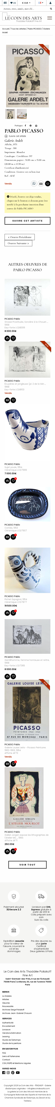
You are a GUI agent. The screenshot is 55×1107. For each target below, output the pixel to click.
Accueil (5, 28)
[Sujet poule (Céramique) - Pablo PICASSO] (27, 433)
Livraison (6, 1029)
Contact (6, 1059)
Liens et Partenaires (11, 1056)
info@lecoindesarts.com (39, 1088)
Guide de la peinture (11, 1043)
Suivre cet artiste (27, 220)
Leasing (6, 1036)
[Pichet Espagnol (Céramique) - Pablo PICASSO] (27, 570)
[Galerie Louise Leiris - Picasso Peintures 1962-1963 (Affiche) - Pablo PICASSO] (27, 711)
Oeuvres (6, 1003)
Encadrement (8, 1026)
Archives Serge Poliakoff (13, 1009)
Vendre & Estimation (11, 1033)
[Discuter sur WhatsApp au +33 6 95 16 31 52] (34, 183)
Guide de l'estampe (11, 1040)
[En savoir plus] (41, 183)
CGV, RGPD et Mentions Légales (16, 1063)
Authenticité (7, 1022)
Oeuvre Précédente (20, 237)
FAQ (4, 1053)
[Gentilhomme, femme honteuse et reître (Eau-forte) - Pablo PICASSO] (27, 637)
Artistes (5, 999)
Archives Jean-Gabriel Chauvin (17, 1013)
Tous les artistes (18, 28)
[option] (27, 76)
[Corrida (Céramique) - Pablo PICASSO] (27, 504)
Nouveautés (7, 1006)
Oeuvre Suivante (17, 243)
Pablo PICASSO (34, 28)
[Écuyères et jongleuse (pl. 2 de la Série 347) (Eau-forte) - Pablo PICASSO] (27, 360)
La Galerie (6, 996)
